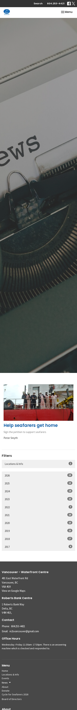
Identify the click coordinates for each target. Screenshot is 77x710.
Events (5, 678)
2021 (38, 515)
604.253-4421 (55, 3)
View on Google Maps (13, 590)
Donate (5, 690)
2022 (38, 507)
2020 (38, 523)
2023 (38, 499)
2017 (38, 547)
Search (38, 3)
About (5, 686)
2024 (38, 491)
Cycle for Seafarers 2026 (15, 694)
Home (5, 670)
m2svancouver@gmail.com (24, 631)
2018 (38, 539)
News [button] (5, 682)
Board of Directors (12, 699)
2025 (38, 483)
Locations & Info (38, 464)
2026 (38, 475)
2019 (38, 531)
